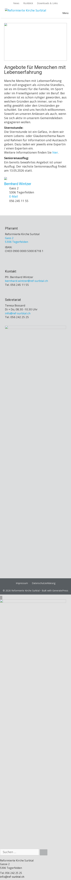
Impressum (22, 583)
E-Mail (13, 196)
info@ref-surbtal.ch (12, 876)
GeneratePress (60, 590)
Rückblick (28, 3)
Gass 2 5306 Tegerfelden (16, 240)
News (16, 3)
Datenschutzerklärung (43, 583)
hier (55, 152)
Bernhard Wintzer (17, 184)
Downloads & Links (47, 3)
